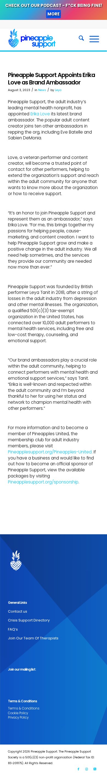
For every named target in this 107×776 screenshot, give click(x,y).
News (42, 90)
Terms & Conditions (24, 708)
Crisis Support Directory (29, 620)
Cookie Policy (18, 713)
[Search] (78, 39)
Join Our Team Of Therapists (33, 638)
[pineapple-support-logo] (44, 39)
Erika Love (40, 114)
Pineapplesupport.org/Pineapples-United (50, 452)
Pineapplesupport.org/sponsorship (43, 482)
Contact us (17, 611)
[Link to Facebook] (78, 769)
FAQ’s (13, 629)
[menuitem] (78, 39)
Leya (58, 90)
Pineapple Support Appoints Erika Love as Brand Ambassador (51, 78)
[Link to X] (95, 769)
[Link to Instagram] (87, 769)
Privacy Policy (18, 717)
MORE (53, 14)
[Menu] (91, 39)
